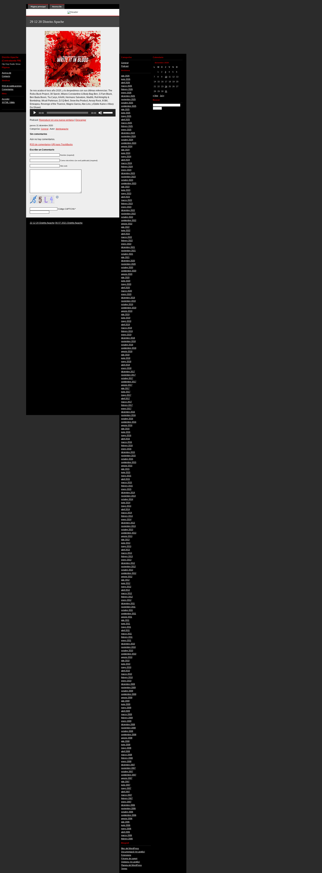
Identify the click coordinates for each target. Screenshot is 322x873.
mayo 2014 (126, 506)
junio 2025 (125, 113)
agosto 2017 (126, 385)
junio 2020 (125, 281)
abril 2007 (125, 791)
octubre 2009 (127, 691)
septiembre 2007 (128, 775)
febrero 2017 (127, 405)
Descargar (80, 120)
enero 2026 (126, 92)
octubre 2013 (127, 529)
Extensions (126, 855)
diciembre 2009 (128, 684)
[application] (73, 112)
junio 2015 (125, 472)
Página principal (38, 7)
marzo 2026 (126, 86)
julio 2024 (125, 150)
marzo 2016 (126, 442)
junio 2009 (125, 704)
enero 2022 (126, 244)
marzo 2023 (126, 200)
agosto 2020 (126, 274)
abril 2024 (125, 160)
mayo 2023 (126, 193)
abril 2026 (125, 82)
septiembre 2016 (128, 422)
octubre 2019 (127, 304)
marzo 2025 (126, 123)
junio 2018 (125, 358)
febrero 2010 (127, 677)
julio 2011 (125, 620)
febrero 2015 (127, 486)
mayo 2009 (126, 707)
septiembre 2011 (128, 613)
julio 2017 (125, 388)
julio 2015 (125, 469)
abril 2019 (125, 324)
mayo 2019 (126, 321)
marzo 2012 (126, 593)
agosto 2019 (126, 311)
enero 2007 (126, 802)
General (44, 129)
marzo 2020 (126, 291)
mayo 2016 (126, 435)
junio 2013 (125, 543)
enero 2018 (126, 368)
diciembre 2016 (128, 412)
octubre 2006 (127, 812)
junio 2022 (125, 230)
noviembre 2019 (128, 301)
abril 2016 (125, 439)
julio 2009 (125, 701)
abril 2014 (125, 509)
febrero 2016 (127, 445)
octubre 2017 (127, 378)
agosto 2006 (126, 818)
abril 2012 (125, 590)
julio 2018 (125, 355)
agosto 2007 (126, 778)
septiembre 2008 (128, 734)
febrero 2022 (127, 240)
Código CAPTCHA (66, 209)
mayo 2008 (126, 748)
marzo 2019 (126, 328)
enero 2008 (126, 761)
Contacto (6, 76)
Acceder (6, 99)
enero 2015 (126, 489)
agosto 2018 (126, 351)
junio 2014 (125, 502)
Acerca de (6, 73)
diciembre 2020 (128, 261)
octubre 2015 (127, 459)
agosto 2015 (126, 466)
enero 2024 (126, 170)
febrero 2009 (127, 718)
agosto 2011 (126, 617)
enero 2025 (126, 129)
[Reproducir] (35, 113)
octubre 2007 (127, 771)
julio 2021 (125, 257)
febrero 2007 (127, 798)
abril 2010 (125, 670)
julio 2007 (125, 781)
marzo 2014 (126, 513)
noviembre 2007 (128, 768)
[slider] (108, 112)
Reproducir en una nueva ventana (56, 120)
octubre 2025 (127, 103)
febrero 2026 (127, 89)
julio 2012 (125, 580)
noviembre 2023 (128, 176)
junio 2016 (125, 432)
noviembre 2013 (128, 526)
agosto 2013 (126, 536)
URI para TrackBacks (62, 144)
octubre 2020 (127, 267)
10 (166, 77)
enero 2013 (126, 560)
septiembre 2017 (128, 381)
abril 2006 (125, 832)
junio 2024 (125, 153)
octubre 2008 (127, 731)
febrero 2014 (127, 516)
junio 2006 (125, 825)
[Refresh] (57, 197)
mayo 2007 (126, 788)
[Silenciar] (100, 113)
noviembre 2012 (128, 566)
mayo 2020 (126, 284)
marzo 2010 (126, 674)
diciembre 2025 (128, 96)
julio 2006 (125, 822)
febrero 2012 (127, 597)
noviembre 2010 (128, 647)
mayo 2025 (126, 116)
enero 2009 (126, 721)
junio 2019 (125, 318)
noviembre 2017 (128, 375)
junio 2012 (125, 583)
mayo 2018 (126, 361)
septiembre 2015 (128, 462)
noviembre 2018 (128, 341)
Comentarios (7, 89)
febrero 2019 (127, 331)
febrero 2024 (127, 166)
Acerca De (57, 7)
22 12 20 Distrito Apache (42, 223)
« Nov (155, 95)
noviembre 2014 (128, 496)
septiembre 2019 (128, 308)
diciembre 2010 (128, 644)
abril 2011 (125, 630)
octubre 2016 (127, 418)
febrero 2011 (126, 637)
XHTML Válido (8, 102)
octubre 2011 (127, 610)
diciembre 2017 (128, 371)
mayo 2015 (126, 476)
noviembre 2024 (128, 136)
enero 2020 (126, 294)
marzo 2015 (126, 482)
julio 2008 (125, 741)
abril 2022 (125, 234)
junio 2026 (125, 79)
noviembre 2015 (128, 455)
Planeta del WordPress (131, 865)
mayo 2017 (126, 395)
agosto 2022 (126, 224)
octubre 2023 (127, 180)
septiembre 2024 (128, 143)
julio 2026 (125, 76)
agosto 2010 (126, 657)
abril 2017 (125, 398)
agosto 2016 (126, 425)
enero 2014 (126, 519)
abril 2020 (125, 287)
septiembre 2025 (128, 106)
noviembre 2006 (128, 808)
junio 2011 (125, 623)
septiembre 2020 (128, 271)
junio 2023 (125, 190)
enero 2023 (126, 207)
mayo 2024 (126, 156)
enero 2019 (126, 334)
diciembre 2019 (128, 297)
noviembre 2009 (128, 687)
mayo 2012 (126, 586)
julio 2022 (125, 227)
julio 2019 (125, 314)
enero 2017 (126, 408)
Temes (124, 868)
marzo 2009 (126, 714)
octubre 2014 (127, 499)
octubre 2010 (127, 650)
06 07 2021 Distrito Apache (69, 223)
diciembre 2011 (128, 603)
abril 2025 (125, 119)
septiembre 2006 (128, 815)
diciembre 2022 (128, 210)
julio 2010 (125, 660)
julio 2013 (125, 539)
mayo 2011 (126, 627)
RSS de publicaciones (12, 86)
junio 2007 (125, 785)
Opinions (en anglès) (130, 862)
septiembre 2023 (128, 183)
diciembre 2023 (128, 173)
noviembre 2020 (128, 264)
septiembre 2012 (128, 573)
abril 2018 (125, 365)
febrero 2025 (127, 126)
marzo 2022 (126, 237)
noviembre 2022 (128, 213)
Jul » (162, 95)
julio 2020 (125, 277)
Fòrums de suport (129, 858)
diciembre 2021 (128, 247)
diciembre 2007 (128, 765)
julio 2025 (125, 109)
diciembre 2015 (128, 452)
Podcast (125, 66)
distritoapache (62, 129)
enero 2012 (126, 600)
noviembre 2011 (128, 607)
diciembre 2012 (128, 563)
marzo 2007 (126, 795)
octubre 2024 (127, 140)
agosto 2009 (126, 697)
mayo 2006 (126, 828)
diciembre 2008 (128, 724)
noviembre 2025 (128, 99)
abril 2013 (125, 550)
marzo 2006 (126, 835)
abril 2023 (125, 197)
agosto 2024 (126, 146)
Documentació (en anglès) (133, 852)
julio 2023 (125, 187)
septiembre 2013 (128, 533)
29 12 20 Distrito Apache (47, 22)
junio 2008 (125, 744)
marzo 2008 (126, 755)
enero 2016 (126, 449)
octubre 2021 (127, 254)
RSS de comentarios (40, 144)
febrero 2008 (127, 758)
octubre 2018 (127, 345)
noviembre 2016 (128, 415)
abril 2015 (125, 479)
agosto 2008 (126, 738)
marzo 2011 (126, 634)
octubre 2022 (127, 217)
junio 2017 (125, 392)
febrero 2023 (127, 203)
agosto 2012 (126, 576)
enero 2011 (126, 640)
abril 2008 (125, 751)
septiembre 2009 (128, 694)
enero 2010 (126, 681)
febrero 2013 (127, 556)
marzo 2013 (126, 553)
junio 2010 (125, 664)
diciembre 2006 (128, 805)
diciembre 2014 (128, 492)
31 (166, 91)
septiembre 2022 (128, 220)
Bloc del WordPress (130, 848)
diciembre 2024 (128, 133)
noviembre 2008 (128, 728)
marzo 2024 (126, 163)
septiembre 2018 (128, 348)
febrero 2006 (127, 839)
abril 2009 (125, 711)
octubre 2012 (127, 570)
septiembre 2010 (128, 654)
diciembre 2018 (128, 338)
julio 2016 (125, 429)
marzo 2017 (126, 402)
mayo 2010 (126, 667)
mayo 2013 (126, 546)
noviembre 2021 (128, 250)
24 (166, 86)
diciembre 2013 (128, 523)
